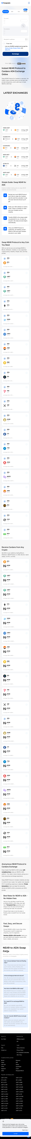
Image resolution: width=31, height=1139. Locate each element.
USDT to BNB (19, 1082)
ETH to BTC (4, 1080)
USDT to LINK (4, 1096)
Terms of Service (21, 1047)
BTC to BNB (18, 1080)
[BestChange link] (21, 64)
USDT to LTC (4, 1091)
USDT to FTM (4, 1101)
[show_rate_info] (12, 43)
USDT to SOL (4, 1087)
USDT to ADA (19, 1084)
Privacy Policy (17, 48)
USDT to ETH (19, 1077)
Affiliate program (21, 1039)
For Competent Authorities (23, 1052)
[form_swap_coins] (23, 26)
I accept (15, 1133)
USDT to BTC (4, 1077)
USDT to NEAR (19, 1101)
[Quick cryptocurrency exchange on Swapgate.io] (5, 3)
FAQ (2, 1047)
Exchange (5, 11)
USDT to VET (4, 1105)
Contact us (3, 1050)
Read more (24, 1130)
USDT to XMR (4, 1098)
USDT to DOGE (19, 1087)
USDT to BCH (19, 1098)
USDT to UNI (19, 1094)
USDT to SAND (19, 1105)
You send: (6, 18)
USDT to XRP (4, 1084)
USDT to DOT (4, 1089)
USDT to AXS (4, 1108)
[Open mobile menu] (29, 3)
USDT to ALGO (4, 1103)
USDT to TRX (19, 1108)
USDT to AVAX (4, 1094)
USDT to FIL (4, 1110)
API (17, 1041)
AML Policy (19, 1054)
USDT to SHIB (19, 1089)
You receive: (7, 29)
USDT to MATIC (19, 1091)
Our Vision (3, 1039)
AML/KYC (7, 50)
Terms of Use (8, 48)
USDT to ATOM (19, 1096)
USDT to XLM (19, 1103)
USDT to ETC (19, 1110)
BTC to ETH (4, 1082)
